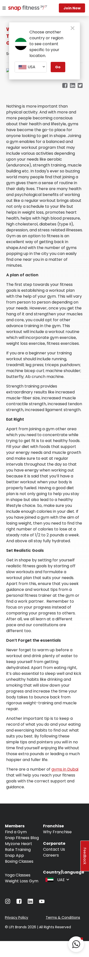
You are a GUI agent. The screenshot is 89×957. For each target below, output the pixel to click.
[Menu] (4, 8)
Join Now (72, 8)
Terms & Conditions (63, 917)
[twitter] (80, 86)
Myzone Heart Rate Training (18, 846)
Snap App (14, 855)
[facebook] (64, 86)
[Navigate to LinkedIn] (30, 902)
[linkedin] (72, 86)
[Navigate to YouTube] (41, 902)
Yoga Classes (17, 875)
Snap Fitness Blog (22, 838)
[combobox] (30, 67)
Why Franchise (57, 832)
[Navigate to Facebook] (19, 902)
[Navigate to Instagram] (7, 902)
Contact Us (54, 849)
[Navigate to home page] (21, 8)
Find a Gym (16, 832)
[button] (76, 944)
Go (58, 67)
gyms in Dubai (64, 769)
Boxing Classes (19, 861)
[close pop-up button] (72, 28)
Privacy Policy (16, 917)
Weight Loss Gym (21, 881)
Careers (51, 855)
